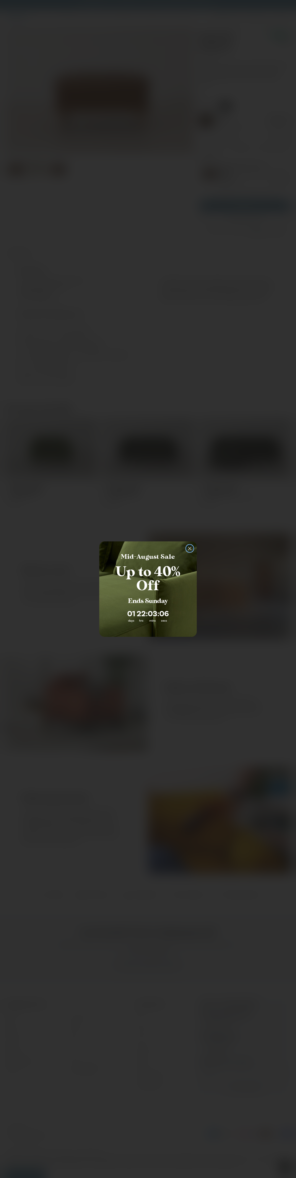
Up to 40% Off (148, 578)
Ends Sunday (148, 601)
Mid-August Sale (148, 557)
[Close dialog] (190, 548)
